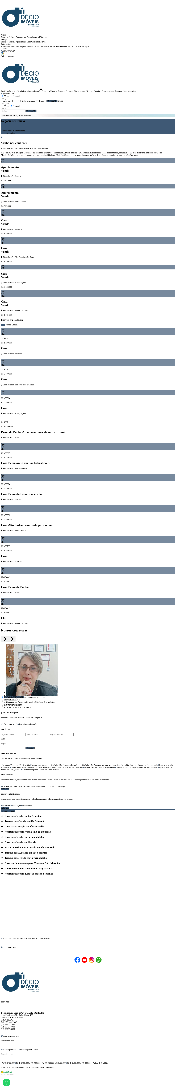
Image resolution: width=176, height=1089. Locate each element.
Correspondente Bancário (64, 46)
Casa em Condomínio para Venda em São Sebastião (137, 767)
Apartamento (21, 37)
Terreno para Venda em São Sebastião (46, 765)
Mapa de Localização (11, 1036)
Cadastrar (30, 748)
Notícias (42, 46)
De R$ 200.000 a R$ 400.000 (54, 1063)
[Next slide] (11, 639)
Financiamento (33, 46)
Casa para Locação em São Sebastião (78, 765)
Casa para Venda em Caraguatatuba (143, 765)
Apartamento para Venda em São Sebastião (111, 765)
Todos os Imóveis (8, 37)
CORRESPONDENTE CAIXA (17, 707)
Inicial (3, 91)
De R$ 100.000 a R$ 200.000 (28, 1063)
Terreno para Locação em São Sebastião (67, 767)
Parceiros (50, 46)
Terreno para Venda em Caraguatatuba (99, 767)
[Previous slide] (4, 639)
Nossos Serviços (82, 46)
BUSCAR (52, 101)
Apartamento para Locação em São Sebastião (40, 770)
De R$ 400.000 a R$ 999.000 (79, 1063)
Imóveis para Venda (15, 91)
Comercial (35, 37)
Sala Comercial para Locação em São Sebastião (30, 767)
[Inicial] (20, 32)
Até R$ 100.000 (8, 1063)
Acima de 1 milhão (100, 1063)
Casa (29, 37)
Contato (4, 49)
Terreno (43, 37)
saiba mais (5, 789)
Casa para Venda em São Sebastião (16, 765)
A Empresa (5, 46)
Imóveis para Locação (32, 91)
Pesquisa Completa (18, 46)
